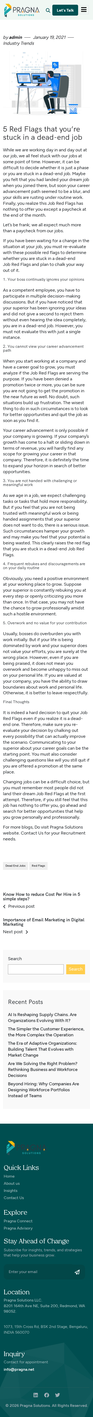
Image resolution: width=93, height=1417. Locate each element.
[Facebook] (46, 1395)
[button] (48, 10)
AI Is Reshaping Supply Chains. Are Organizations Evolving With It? (42, 1017)
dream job (79, 179)
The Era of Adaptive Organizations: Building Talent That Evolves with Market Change (42, 1049)
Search (15, 958)
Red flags (38, 865)
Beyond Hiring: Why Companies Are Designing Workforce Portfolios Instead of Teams (43, 1089)
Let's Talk (65, 10)
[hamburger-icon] (84, 9)
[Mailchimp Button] (78, 1272)
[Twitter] (57, 1395)
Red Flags (48, 373)
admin (15, 37)
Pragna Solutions (66, 827)
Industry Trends (18, 43)
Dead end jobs (15, 865)
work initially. (15, 639)
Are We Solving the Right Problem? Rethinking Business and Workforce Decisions (43, 1069)
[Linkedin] (35, 1395)
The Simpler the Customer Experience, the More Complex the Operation (46, 1032)
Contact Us (32, 833)
